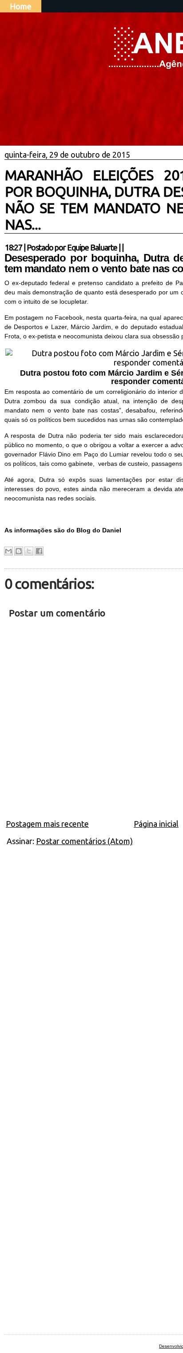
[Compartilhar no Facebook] (39, 551)
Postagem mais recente (47, 823)
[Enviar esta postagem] (126, 247)
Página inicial (156, 823)
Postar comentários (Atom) (84, 841)
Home (21, 6)
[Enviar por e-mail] (8, 551)
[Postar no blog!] (18, 551)
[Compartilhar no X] (28, 551)
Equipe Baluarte (92, 247)
